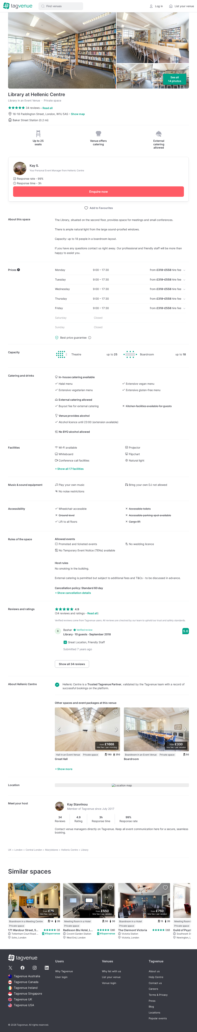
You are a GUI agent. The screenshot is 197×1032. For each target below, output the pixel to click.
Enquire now (98, 192)
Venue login (109, 983)
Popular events (158, 1018)
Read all (48, 108)
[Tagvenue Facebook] (22, 968)
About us (154, 971)
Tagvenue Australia (27, 976)
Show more (64, 769)
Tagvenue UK (23, 999)
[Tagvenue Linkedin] (47, 968)
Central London (34, 849)
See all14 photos (174, 79)
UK (9, 849)
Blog (151, 1006)
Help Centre (156, 977)
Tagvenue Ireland (26, 988)
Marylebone (51, 849)
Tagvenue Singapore (28, 994)
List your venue (111, 977)
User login (61, 977)
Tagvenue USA (24, 1005)
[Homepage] (17, 6)
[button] (60, 6)
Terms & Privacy (158, 994)
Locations (154, 1012)
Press (152, 1000)
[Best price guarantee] (89, 337)
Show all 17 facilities (70, 468)
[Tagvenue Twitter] (10, 968)
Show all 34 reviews (72, 664)
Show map (78, 114)
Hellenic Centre (27, 684)
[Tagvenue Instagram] (35, 968)
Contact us (155, 983)
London (18, 849)
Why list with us (111, 971)
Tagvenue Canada (26, 982)
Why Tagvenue (64, 971)
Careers (153, 988)
